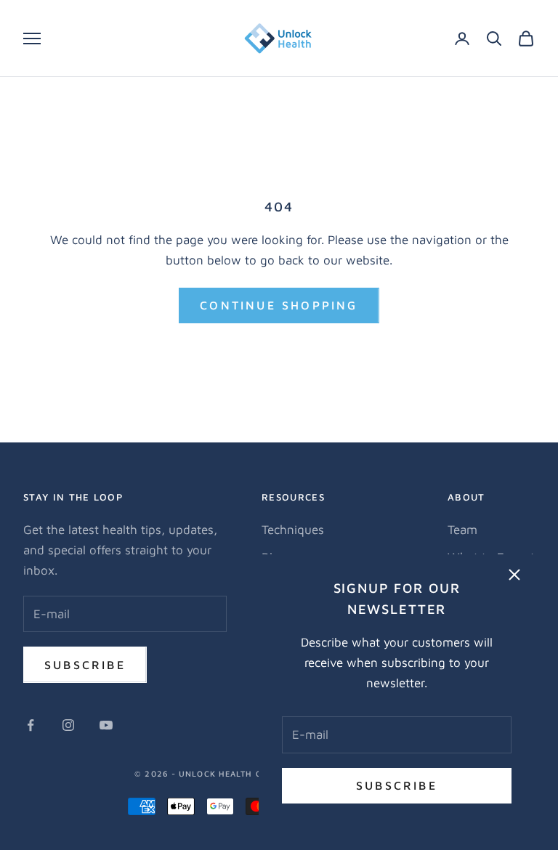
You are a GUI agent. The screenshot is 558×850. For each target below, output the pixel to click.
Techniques (293, 529)
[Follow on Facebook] (30, 725)
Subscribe (396, 785)
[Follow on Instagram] (68, 725)
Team (462, 529)
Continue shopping (278, 305)
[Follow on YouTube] (106, 725)
